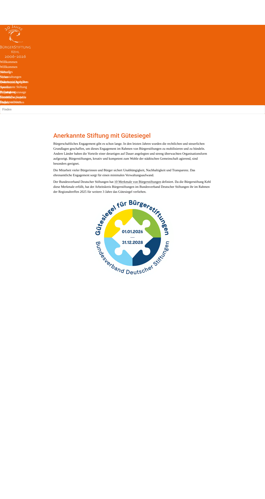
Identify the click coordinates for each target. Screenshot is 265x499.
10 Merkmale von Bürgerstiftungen (137, 182)
